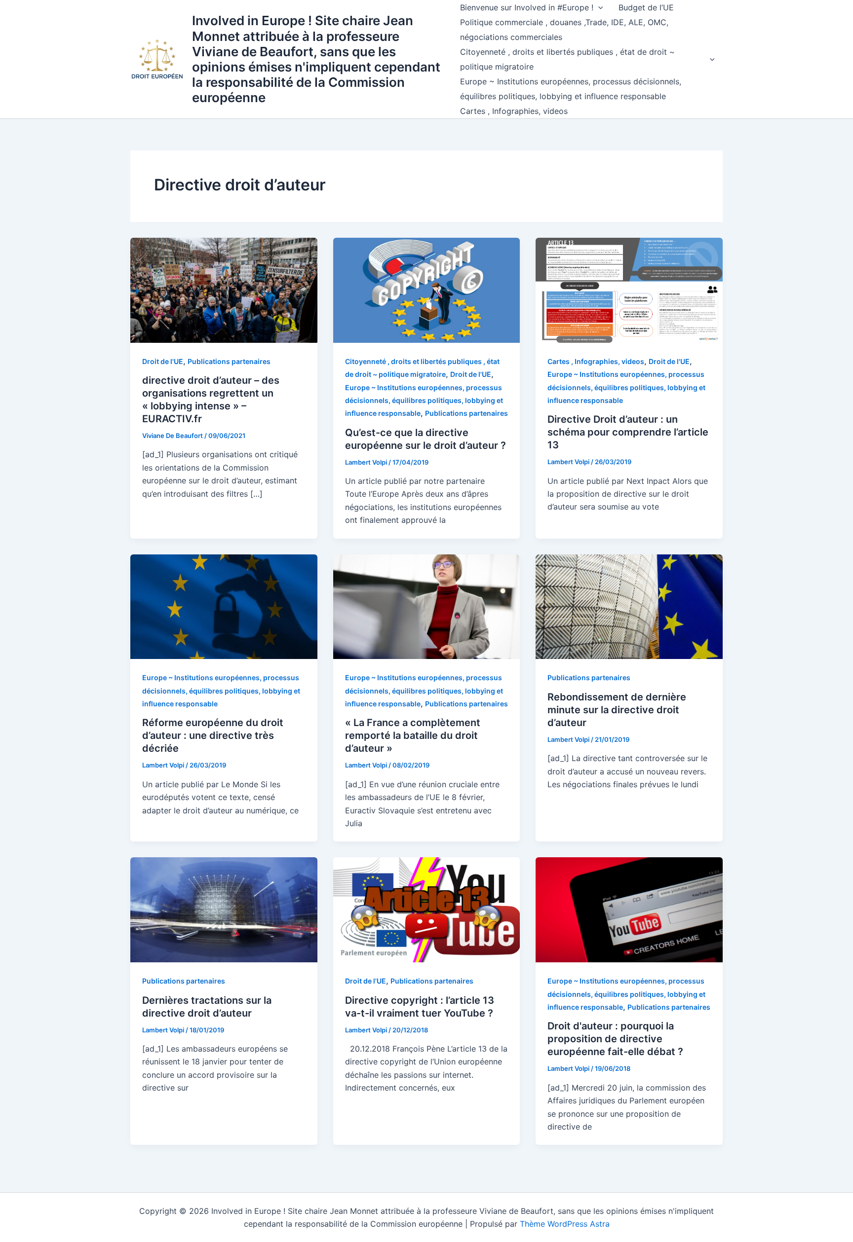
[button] (598, 7)
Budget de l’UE (646, 7)
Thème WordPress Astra (565, 1224)
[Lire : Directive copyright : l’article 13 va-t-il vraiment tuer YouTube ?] (426, 909)
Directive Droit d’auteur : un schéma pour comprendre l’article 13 (627, 432)
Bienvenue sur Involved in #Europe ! (526, 7)
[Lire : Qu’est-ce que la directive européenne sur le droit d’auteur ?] (426, 289)
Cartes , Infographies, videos (514, 111)
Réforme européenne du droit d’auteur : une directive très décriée (212, 735)
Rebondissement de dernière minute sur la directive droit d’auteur (616, 710)
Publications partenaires (229, 361)
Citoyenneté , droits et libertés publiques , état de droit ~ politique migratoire (567, 59)
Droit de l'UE (162, 361)
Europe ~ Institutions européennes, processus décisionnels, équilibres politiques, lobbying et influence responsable (570, 88)
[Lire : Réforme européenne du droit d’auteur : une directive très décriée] (223, 606)
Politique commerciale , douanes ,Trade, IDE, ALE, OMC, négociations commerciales (564, 29)
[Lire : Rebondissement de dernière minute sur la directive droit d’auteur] (629, 606)
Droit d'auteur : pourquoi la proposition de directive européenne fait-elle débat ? (615, 1039)
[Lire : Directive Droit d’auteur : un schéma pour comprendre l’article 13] (629, 289)
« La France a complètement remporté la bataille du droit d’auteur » (412, 735)
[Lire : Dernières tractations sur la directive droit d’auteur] (223, 909)
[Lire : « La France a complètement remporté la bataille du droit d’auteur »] (426, 606)
